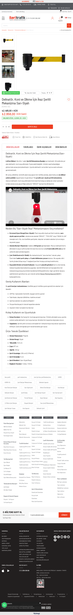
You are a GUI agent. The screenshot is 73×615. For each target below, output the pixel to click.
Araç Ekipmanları (61, 445)
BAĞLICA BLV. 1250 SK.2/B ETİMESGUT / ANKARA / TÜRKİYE (51, 570)
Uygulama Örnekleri (29, 596)
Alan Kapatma (59, 398)
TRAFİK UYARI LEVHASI (42, 552)
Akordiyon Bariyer (8, 490)
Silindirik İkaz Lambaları (63, 488)
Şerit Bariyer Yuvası (10, 408)
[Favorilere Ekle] (69, 99)
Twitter (58, 537)
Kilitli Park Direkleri (8, 426)
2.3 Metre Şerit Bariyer (11, 403)
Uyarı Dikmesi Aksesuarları (10, 477)
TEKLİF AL (53, 4)
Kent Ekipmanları (61, 472)
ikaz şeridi (7, 377)
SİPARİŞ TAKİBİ (41, 4)
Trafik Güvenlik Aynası (48, 422)
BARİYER (8, 417)
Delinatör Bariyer (9, 393)
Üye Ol (69, 11)
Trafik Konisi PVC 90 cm (24, 462)
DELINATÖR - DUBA (41, 538)
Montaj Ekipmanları (62, 469)
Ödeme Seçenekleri (44, 147)
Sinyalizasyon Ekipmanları (49, 465)
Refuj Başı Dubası (23, 483)
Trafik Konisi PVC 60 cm (24, 456)
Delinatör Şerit (41, 408)
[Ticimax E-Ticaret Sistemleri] (36, 614)
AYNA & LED (48, 417)
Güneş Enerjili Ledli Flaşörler (50, 449)
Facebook (55, 537)
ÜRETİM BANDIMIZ (6, 538)
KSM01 (60, 377)
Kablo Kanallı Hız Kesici (37, 464)
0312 (24, 570)
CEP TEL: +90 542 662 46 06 (43, 577)
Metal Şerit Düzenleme (37, 501)
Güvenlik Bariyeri (7, 474)
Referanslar (42, 596)
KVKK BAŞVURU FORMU (25, 541)
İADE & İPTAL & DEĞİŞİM (25, 552)
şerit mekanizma (22, 377)
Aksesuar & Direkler (48, 434)
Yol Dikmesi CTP (7, 468)
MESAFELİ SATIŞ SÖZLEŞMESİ (26, 559)
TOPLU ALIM (5, 548)
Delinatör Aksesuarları (24, 437)
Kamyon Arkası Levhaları (49, 477)
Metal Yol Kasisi (35, 467)
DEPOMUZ (4, 541)
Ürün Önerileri (61, 147)
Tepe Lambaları (61, 485)
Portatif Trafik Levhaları (63, 460)
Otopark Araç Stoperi (9, 432)
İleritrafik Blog (20, 11)
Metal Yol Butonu (36, 477)
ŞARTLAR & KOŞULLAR (25, 554)
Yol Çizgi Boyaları (61, 425)
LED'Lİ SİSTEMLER (41, 555)
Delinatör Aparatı (43, 382)
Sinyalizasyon (46, 452)
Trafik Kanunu (26, 594)
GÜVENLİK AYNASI (41, 548)
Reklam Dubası (23, 486)
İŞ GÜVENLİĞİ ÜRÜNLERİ (42, 559)
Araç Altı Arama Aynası (49, 428)
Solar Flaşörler (46, 456)
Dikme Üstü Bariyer (45, 387)
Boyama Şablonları (62, 428)
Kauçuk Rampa (35, 458)
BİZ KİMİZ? (4, 536)
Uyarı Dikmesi (7, 462)
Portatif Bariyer (28, 398)
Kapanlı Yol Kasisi (36, 449)
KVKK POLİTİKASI (23, 543)
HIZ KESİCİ (39, 541)
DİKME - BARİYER (40, 550)
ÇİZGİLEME (62, 417)
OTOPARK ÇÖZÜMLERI (42, 536)
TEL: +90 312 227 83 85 (42, 575)
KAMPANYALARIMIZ (6, 550)
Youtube (61, 537)
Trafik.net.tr (52, 596)
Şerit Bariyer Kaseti (40, 393)
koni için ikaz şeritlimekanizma (42, 377)
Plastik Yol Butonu (36, 480)
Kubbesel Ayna (47, 425)
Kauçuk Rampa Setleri (37, 461)
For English (62, 596)
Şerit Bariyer (6, 487)
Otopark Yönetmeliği (13, 594)
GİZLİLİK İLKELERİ (23, 556)
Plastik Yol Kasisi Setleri (37, 434)
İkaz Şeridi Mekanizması (47, 403)
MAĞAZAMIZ (54, 8)
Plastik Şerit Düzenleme (37, 492)
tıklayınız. (32, 607)
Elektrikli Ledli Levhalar (48, 443)
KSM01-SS (7, 382)
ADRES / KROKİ (5, 543)
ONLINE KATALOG (65, 8)
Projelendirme (61, 594)
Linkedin (68, 537)
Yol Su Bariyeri (7, 471)
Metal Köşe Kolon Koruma (10, 450)
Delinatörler (22, 422)
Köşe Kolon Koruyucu (9, 447)
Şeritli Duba (24, 393)
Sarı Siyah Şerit (28, 387)
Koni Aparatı (26, 408)
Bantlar (59, 451)
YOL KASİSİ (37, 417)
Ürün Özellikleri (12, 147)
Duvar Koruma (7, 453)
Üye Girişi (64, 11)
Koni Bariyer (61, 387)
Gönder (64, 515)
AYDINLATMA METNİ (24, 536)
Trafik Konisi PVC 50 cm (24, 452)
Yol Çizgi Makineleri (61, 434)
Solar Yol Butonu (36, 483)
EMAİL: (42, 572)
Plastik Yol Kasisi (36, 431)
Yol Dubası (21, 480)
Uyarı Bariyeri (7, 465)
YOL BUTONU (39, 543)
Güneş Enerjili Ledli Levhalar (50, 446)
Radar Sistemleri (47, 474)
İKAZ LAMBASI (40, 557)
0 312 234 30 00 (26, 4)
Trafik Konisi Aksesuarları (25, 468)
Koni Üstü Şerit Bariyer (11, 387)
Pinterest (55, 540)
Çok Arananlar (49, 594)
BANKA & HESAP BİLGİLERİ (26, 561)
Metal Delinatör (22, 434)
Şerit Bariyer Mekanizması (25, 382)
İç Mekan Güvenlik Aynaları (49, 431)
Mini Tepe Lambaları (62, 482)
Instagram (65, 537)
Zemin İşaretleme (61, 431)
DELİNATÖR (24, 417)
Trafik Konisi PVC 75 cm (24, 459)
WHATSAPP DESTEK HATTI (11, 4)
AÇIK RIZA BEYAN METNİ (25, 538)
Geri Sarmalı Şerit (57, 393)
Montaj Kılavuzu (38, 594)
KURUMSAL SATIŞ (6, 545)
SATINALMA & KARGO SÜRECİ (26, 549)
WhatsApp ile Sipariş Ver (12, 93)
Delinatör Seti (22, 425)
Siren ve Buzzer (61, 497)
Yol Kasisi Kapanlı (8, 502)
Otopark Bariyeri (28, 403)
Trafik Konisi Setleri (23, 465)
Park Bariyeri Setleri (8, 435)
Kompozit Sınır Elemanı (24, 477)
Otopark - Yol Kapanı (9, 499)
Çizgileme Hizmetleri (61, 422)
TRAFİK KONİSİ (40, 545)
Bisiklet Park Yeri (7, 429)
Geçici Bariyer (44, 398)
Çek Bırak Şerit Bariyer (11, 398)
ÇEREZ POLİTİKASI (24, 545)
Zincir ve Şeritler (61, 448)
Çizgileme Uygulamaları (14, 596)
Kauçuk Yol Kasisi (36, 422)
